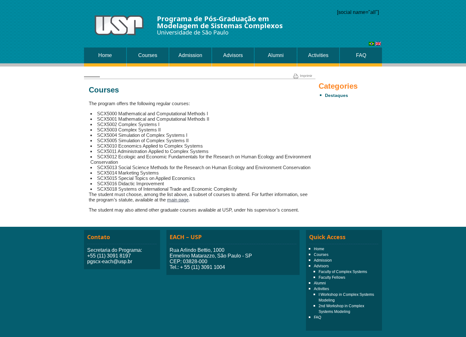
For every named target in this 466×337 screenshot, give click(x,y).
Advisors (233, 55)
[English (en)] (378, 44)
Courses (147, 55)
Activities (318, 55)
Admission (190, 55)
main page (178, 199)
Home (105, 55)
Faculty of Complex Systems (343, 272)
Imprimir (306, 76)
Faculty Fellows (332, 277)
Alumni (276, 55)
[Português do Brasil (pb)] (371, 44)
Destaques (336, 95)
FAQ (361, 55)
